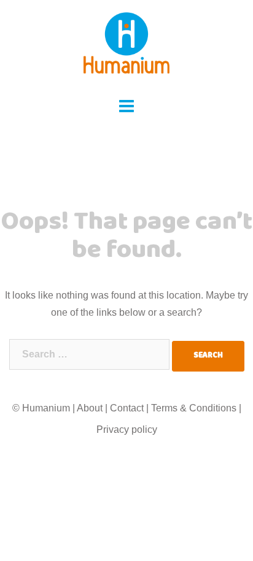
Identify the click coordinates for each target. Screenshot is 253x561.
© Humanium (41, 408)
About (90, 408)
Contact (127, 408)
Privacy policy (126, 429)
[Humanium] (126, 47)
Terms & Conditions (193, 408)
